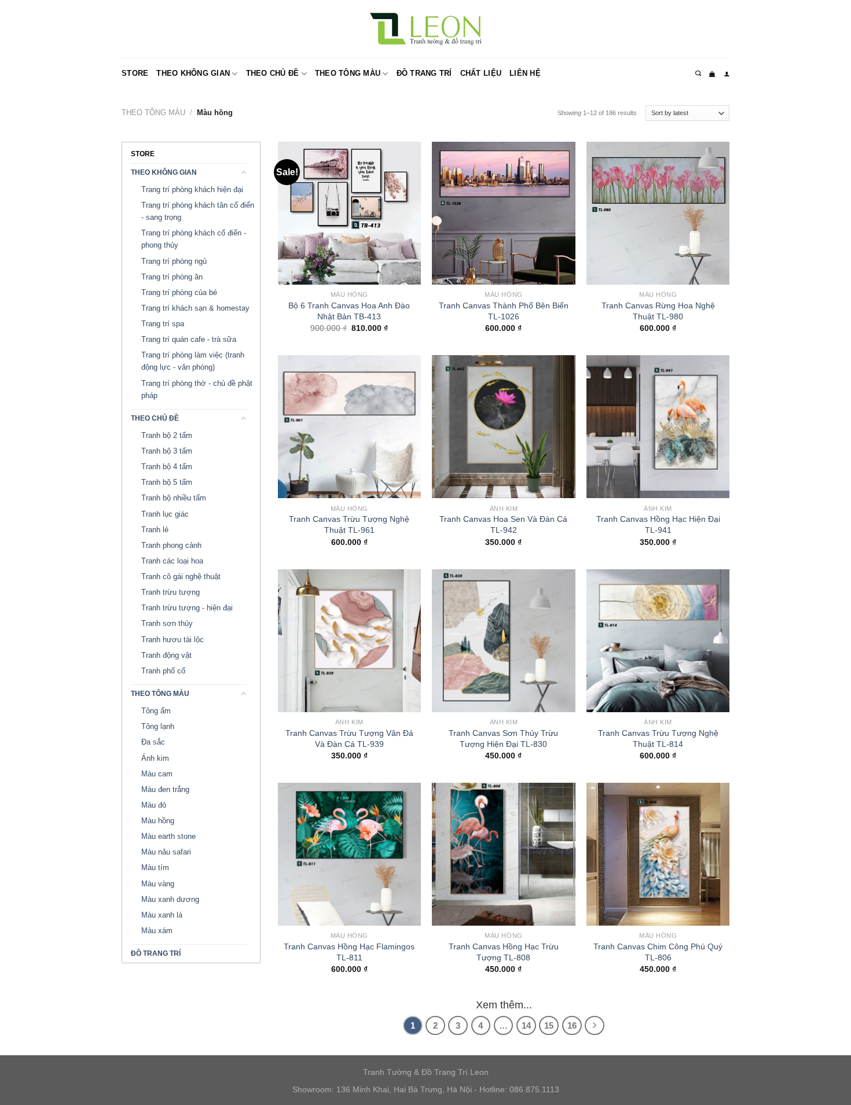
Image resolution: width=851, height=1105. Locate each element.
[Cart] (712, 74)
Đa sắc (153, 742)
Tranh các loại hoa (172, 561)
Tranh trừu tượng (170, 592)
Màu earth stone (168, 836)
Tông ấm (156, 710)
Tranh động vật (166, 655)
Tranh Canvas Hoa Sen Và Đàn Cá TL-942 (503, 524)
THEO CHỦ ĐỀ (272, 73)
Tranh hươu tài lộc (172, 639)
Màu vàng (157, 883)
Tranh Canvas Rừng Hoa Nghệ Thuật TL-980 (658, 311)
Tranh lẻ (154, 529)
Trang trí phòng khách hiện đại (192, 189)
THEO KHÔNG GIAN (193, 73)
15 (548, 1025)
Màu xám (157, 930)
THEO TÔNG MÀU (347, 73)
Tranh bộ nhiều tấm (173, 497)
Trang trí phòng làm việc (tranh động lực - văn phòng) (192, 361)
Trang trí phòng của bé (179, 292)
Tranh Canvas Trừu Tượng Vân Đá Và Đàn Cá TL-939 (349, 738)
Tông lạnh (157, 726)
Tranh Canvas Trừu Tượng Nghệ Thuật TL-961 (349, 524)
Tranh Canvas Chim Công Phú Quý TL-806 (657, 952)
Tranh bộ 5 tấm (166, 482)
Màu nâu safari (166, 852)
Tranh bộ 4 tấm (166, 466)
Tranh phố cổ (163, 670)
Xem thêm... (504, 1005)
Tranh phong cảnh (171, 545)
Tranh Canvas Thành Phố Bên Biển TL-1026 (503, 311)
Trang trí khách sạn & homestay (195, 308)
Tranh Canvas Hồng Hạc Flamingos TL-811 (349, 952)
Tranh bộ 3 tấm (166, 451)
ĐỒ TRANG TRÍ (424, 73)
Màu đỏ (153, 805)
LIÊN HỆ (525, 73)
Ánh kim (155, 758)
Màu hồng (157, 820)
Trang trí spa (162, 323)
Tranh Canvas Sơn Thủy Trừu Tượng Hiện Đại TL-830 (503, 738)
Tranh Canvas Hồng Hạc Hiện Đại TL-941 (658, 524)
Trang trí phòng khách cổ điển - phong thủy (193, 239)
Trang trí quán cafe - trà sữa (188, 339)
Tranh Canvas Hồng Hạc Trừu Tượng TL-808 (504, 952)
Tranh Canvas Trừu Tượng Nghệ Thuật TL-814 (658, 738)
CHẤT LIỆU (480, 73)
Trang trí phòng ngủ (174, 261)
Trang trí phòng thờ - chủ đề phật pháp (196, 389)
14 (526, 1025)
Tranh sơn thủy (167, 623)
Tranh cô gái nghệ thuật (181, 576)
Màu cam (157, 773)
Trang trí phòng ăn (172, 276)
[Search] (698, 73)
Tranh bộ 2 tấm (166, 435)
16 (572, 1025)
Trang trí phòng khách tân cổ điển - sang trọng (197, 211)
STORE (135, 73)
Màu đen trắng (165, 789)
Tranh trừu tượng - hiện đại (187, 607)
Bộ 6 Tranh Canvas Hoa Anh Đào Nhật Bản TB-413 (349, 311)
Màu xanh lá (161, 915)
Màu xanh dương (170, 899)
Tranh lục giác (165, 514)
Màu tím (155, 867)
